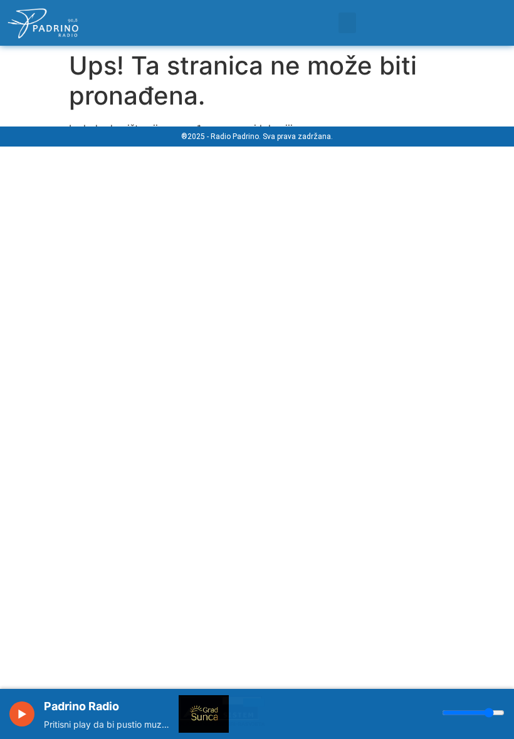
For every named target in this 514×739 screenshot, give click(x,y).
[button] (347, 23)
